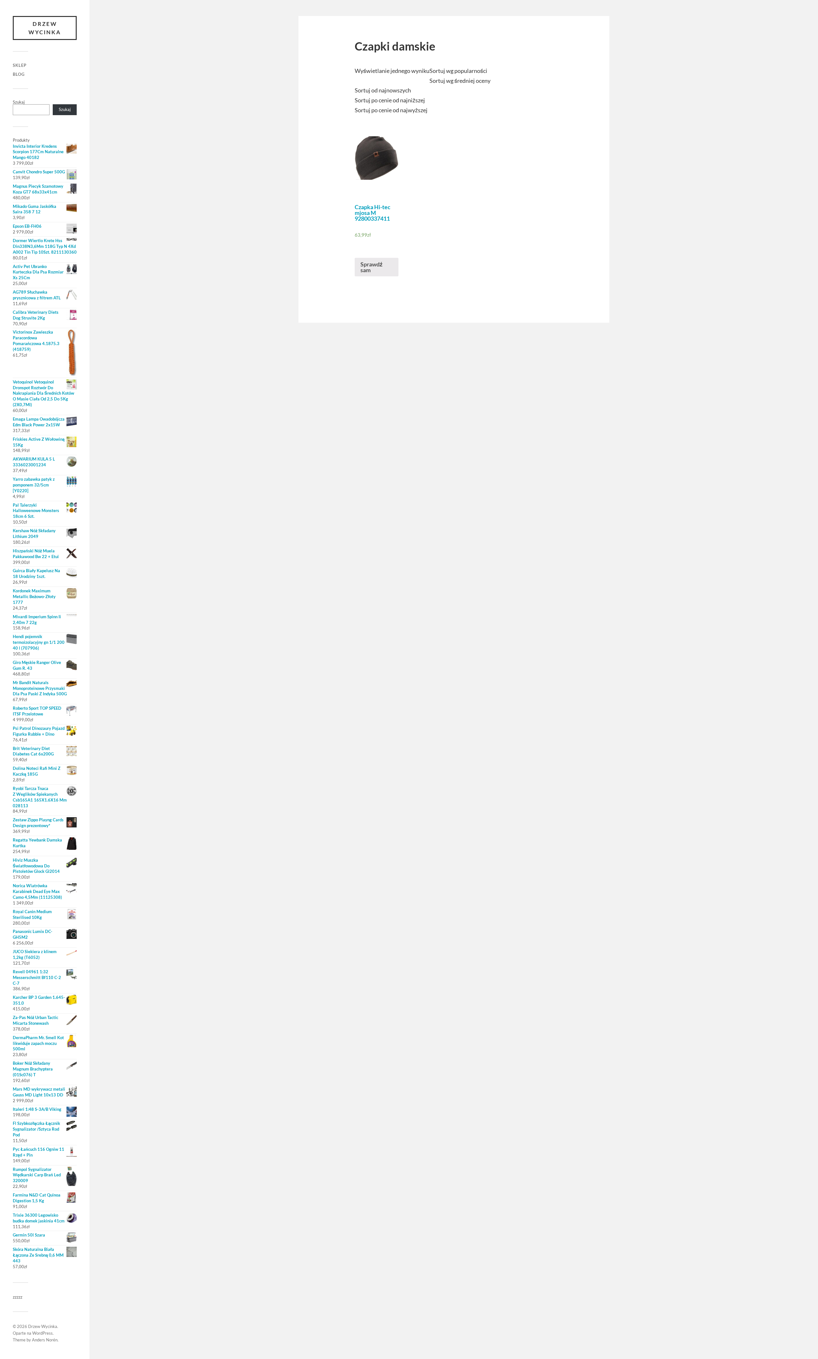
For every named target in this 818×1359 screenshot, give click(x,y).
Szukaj (19, 102)
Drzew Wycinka (44, 28)
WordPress (42, 1333)
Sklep (20, 65)
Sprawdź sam (371, 267)
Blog (19, 74)
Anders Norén (45, 1339)
